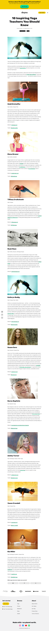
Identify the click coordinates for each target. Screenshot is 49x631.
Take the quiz (24, 6)
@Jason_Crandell (14, 525)
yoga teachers (23, 67)
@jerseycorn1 (14, 374)
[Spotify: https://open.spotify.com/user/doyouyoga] (29, 625)
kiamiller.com (14, 574)
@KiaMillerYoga (14, 577)
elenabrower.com (15, 173)
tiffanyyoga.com (14, 222)
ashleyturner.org (14, 474)
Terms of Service (35, 613)
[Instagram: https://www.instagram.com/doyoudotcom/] (20, 625)
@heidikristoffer (14, 127)
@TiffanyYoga (14, 225)
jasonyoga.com (14, 522)
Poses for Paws (11, 313)
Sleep (18, 611)
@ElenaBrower (14, 176)
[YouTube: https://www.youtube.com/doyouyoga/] (26, 625)
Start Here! (41, 12)
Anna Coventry (20, 28)
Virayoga (21, 163)
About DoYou (34, 603)
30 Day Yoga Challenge (31, 74)
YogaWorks (10, 569)
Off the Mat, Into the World (25, 367)
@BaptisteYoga (14, 428)
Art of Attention (31, 168)
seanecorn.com (14, 371)
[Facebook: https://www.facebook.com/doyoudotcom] (23, 625)
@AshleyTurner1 (14, 477)
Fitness (18, 606)
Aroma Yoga (22, 470)
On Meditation (22, 166)
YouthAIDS (38, 365)
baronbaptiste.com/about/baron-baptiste (20, 425)
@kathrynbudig (14, 324)
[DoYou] (24, 12)
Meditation (19, 608)
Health (18, 613)
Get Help (33, 608)
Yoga (18, 603)
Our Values (34, 606)
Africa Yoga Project (36, 413)
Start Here (6, 603)
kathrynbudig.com (15, 321)
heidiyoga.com (14, 124)
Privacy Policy (34, 611)
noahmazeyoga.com (15, 271)
